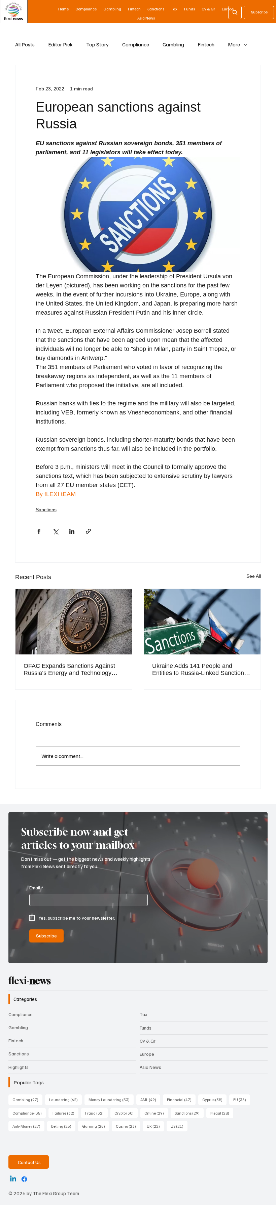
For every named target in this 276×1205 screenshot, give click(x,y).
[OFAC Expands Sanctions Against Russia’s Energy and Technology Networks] (73, 621)
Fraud (96, 1113)
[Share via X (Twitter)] (55, 531)
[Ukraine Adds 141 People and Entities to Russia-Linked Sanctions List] (202, 621)
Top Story (97, 44)
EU (241, 1099)
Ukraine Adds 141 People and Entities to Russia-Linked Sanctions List (199, 669)
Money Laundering (111, 1099)
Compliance (135, 44)
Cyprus (214, 1099)
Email (36, 887)
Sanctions (46, 509)
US (179, 1126)
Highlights (18, 1067)
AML (150, 1099)
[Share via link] (88, 531)
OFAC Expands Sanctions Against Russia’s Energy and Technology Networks (69, 669)
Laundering (65, 1099)
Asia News (150, 1067)
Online (156, 1113)
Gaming (95, 1126)
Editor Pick (60, 44)
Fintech (206, 44)
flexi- (29, 980)
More (234, 44)
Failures (65, 1113)
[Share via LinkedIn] (72, 531)
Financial (181, 1099)
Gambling (173, 44)
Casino (128, 1126)
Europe (147, 1054)
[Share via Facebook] (39, 531)
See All (253, 576)
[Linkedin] (13, 1179)
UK (155, 1126)
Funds (145, 1028)
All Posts (25, 44)
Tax (143, 1014)
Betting (63, 1126)
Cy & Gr (148, 1041)
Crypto (126, 1113)
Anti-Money (28, 1126)
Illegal (221, 1113)
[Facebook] (24, 1179)
